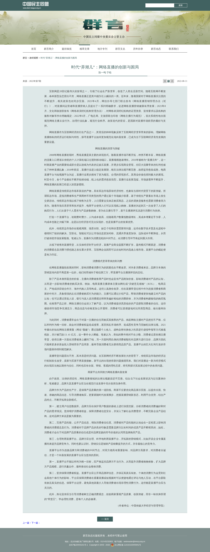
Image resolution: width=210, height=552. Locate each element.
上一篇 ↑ (27, 523)
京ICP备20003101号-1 (78, 545)
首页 (33, 49)
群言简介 (49, 49)
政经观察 (34, 58)
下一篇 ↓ (36, 523)
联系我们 (174, 49)
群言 (25, 58)
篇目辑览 (67, 49)
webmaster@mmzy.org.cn (134, 541)
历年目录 (138, 49)
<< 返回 (105, 519)
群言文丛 (120, 49)
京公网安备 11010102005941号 (127, 545)
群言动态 (156, 49)
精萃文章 (84, 49)
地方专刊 (102, 49)
